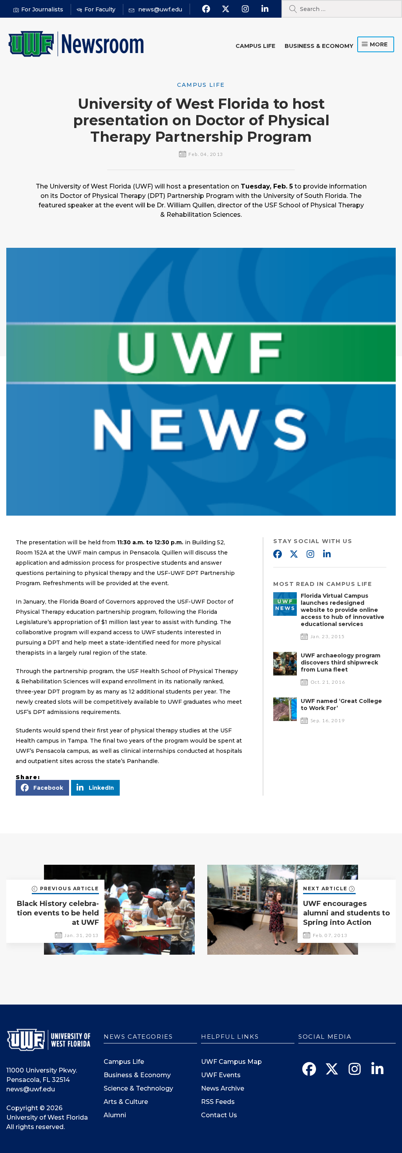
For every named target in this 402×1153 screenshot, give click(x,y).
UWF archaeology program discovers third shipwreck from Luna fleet (340, 662)
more (378, 44)
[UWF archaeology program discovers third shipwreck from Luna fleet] (285, 673)
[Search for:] (341, 9)
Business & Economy (319, 45)
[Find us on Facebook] (206, 9)
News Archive (222, 1088)
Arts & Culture (126, 1101)
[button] (42, 788)
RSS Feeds (218, 1101)
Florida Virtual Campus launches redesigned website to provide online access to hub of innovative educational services (342, 610)
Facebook (277, 554)
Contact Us (219, 1115)
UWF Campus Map (231, 1061)
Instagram (310, 554)
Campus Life (255, 45)
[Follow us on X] (226, 9)
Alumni (115, 1115)
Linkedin (327, 554)
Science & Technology (138, 1088)
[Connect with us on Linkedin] (265, 9)
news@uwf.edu (30, 1089)
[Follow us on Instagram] (245, 9)
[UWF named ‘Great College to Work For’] (285, 719)
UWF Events (221, 1075)
